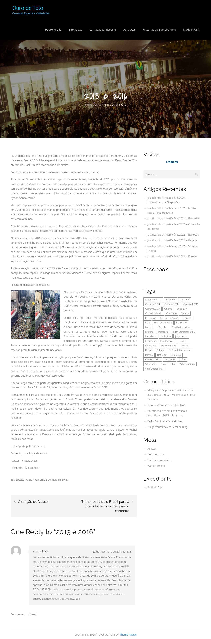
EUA (147, 322)
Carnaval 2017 (152, 308)
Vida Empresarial (154, 368)
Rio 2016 (176, 354)
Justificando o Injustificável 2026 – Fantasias (173, 218)
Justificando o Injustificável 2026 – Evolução (173, 234)
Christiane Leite (156, 411)
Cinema (168, 308)
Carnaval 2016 (190, 304)
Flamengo (181, 322)
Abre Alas (129, 29)
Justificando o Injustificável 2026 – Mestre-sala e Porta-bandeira (171, 394)
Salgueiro (170, 359)
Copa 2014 (182, 308)
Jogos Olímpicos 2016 (183, 331)
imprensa (163, 331)
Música (184, 345)
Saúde (182, 359)
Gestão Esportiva (181, 327)
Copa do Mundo (153, 313)
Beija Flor (171, 299)
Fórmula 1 (162, 327)
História (149, 331)
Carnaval (184, 299)
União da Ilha (168, 364)
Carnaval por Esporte (102, 29)
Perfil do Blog (177, 405)
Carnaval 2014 (152, 304)
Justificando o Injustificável (159, 341)
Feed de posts (155, 454)
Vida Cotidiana (187, 364)
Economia (150, 318)
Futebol (149, 327)
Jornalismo (150, 336)
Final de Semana (163, 322)
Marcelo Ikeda (168, 345)
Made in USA (191, 29)
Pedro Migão (53, 29)
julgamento (181, 336)
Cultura (185, 313)
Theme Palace (128, 634)
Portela (149, 354)
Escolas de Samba (169, 318)
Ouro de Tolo (27, 7)
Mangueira (151, 345)
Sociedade (150, 364)
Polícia (148, 350)
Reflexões (162, 354)
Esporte (188, 318)
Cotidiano (171, 313)
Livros (181, 341)
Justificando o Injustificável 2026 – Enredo (172, 256)
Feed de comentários (159, 460)
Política (160, 350)
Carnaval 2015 (171, 304)
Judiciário (166, 336)
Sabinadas (75, 29)
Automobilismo (153, 299)
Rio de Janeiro (152, 359)
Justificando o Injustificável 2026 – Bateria (172, 240)
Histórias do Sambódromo (159, 29)
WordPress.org (156, 465)
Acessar (152, 448)
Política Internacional (180, 350)
